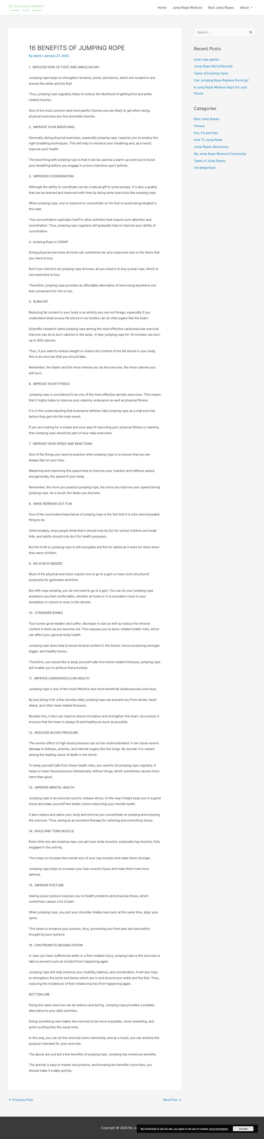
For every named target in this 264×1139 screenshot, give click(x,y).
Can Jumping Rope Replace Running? (221, 80)
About (244, 7)
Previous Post (21, 1100)
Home (162, 7)
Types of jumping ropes (211, 73)
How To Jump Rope (208, 140)
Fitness (199, 126)
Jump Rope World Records (213, 66)
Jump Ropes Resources (211, 147)
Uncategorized (204, 167)
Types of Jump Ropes (209, 161)
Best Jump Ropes (221, 7)
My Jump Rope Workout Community (220, 154)
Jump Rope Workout (187, 7)
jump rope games (206, 59)
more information (218, 1128)
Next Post (172, 1100)
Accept (243, 1129)
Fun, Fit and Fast (206, 133)
